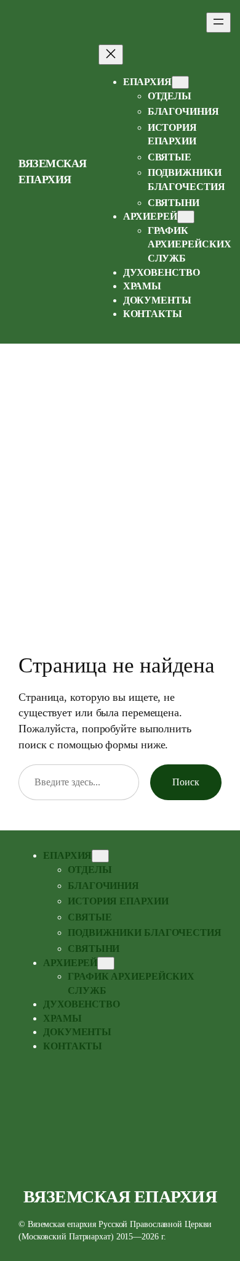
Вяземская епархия (120, 1196)
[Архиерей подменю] (185, 216)
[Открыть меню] (218, 22)
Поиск (185, 782)
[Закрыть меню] (110, 54)
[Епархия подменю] (180, 82)
